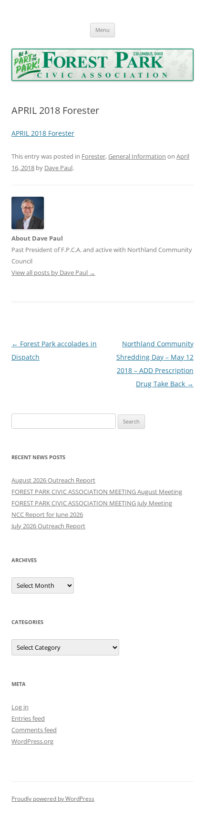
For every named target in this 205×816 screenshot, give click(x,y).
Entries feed (28, 718)
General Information (137, 156)
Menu (102, 29)
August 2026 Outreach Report (53, 480)
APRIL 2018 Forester (42, 133)
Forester (93, 156)
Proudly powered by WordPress (52, 799)
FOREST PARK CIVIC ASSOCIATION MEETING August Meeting (96, 491)
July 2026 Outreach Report (48, 526)
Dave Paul (58, 167)
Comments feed (34, 729)
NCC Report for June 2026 (47, 514)
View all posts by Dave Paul (53, 272)
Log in (20, 707)
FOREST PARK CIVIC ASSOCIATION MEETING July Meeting (91, 503)
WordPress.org (32, 741)
